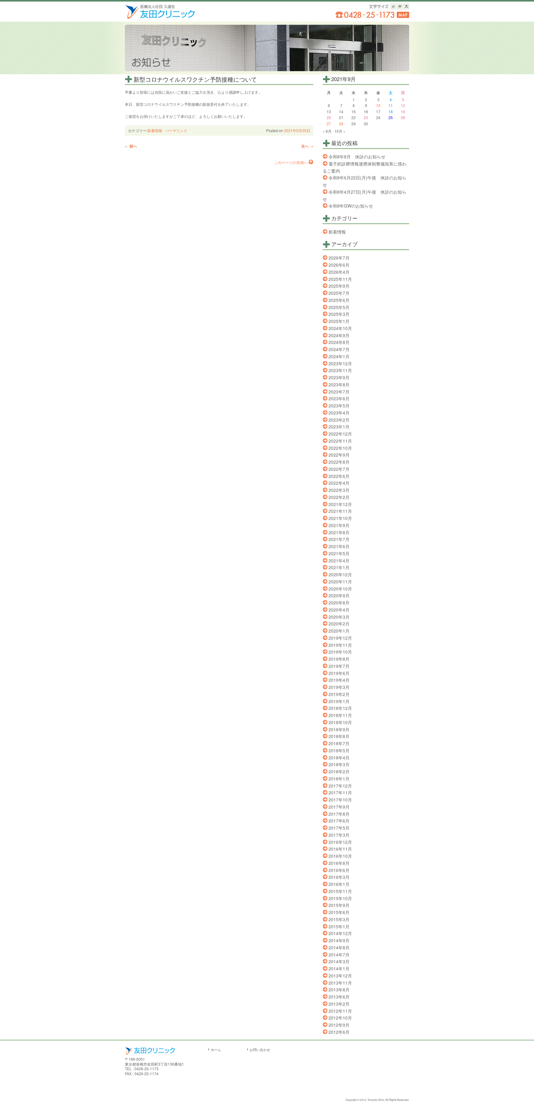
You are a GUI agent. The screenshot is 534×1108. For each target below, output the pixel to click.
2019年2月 (339, 694)
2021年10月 (340, 518)
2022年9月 (339, 455)
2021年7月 (339, 539)
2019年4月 (339, 680)
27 (329, 123)
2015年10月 (340, 898)
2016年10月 (340, 856)
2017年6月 (339, 821)
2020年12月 (340, 574)
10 (378, 105)
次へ (307, 146)
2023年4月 (339, 413)
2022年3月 (339, 490)
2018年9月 (339, 729)
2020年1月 (339, 631)
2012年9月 (339, 1025)
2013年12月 (340, 976)
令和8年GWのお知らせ (350, 206)
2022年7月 (339, 469)
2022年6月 (339, 476)
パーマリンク (176, 130)
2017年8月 (339, 814)
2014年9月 (339, 940)
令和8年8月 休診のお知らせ (356, 156)
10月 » (339, 131)
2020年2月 (339, 624)
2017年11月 (340, 792)
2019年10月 (340, 652)
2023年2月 (339, 420)
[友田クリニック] (160, 16)
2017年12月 (340, 786)
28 (341, 123)
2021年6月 (339, 546)
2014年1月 (339, 968)
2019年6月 (339, 673)
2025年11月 (340, 279)
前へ (131, 146)
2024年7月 (339, 349)
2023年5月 (339, 405)
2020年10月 (340, 589)
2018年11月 (340, 715)
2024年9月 (339, 335)
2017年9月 (339, 807)
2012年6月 (339, 1032)
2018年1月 (339, 778)
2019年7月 (339, 666)
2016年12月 (340, 842)
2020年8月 (339, 602)
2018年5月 (339, 750)
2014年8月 (339, 947)
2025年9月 (339, 286)
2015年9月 (339, 905)
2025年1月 (339, 321)
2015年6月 (339, 912)
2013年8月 (339, 989)
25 (390, 117)
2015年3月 (339, 919)
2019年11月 (340, 645)
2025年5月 (339, 307)
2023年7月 (339, 392)
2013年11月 (340, 983)
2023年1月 (339, 426)
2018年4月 (339, 757)
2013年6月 (339, 997)
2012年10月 (340, 1018)
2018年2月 (339, 771)
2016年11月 (340, 849)
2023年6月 (339, 398)
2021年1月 (339, 567)
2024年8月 (339, 342)
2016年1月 (339, 884)
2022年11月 (340, 441)
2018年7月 (339, 743)
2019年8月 (339, 659)
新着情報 (154, 130)
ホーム (216, 1049)
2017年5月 (339, 828)
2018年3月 (339, 764)
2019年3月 (339, 687)
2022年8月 (339, 462)
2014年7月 (339, 954)
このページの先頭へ (290, 162)
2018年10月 (340, 722)
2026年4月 (339, 272)
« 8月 (327, 131)
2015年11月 (340, 891)
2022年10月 (340, 448)
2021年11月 (340, 511)
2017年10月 (340, 800)
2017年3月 (339, 835)
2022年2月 (339, 497)
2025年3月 (339, 314)
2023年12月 (340, 363)
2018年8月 (339, 736)
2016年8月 (339, 863)
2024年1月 (339, 356)
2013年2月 (339, 1004)
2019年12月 (340, 638)
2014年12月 (340, 933)
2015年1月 (339, 926)
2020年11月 (340, 581)
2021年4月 (339, 560)
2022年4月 (339, 483)
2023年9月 (339, 377)
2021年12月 (340, 504)
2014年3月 (339, 961)
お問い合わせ (260, 1049)
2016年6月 (339, 870)
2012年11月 (340, 1011)
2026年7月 (339, 258)
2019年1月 (339, 701)
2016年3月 (339, 877)
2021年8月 (339, 532)
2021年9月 (339, 525)
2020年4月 (339, 610)
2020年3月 (339, 617)
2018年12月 (340, 708)
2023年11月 (340, 370)
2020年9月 (339, 595)
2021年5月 (339, 553)
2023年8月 (339, 384)
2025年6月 (339, 300)
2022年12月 (340, 434)
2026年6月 (339, 265)
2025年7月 (339, 293)
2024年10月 (340, 328)
